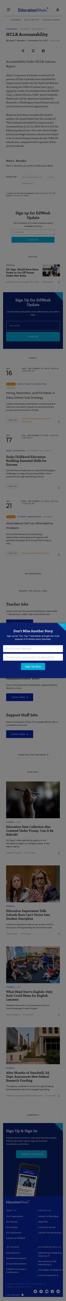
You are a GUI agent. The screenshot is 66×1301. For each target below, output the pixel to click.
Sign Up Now (33, 666)
